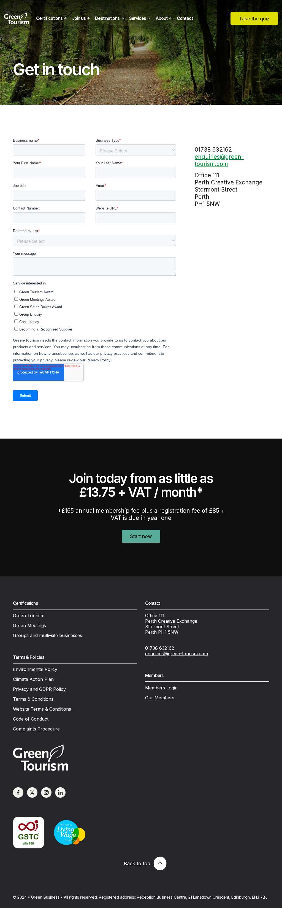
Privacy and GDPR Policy (39, 689)
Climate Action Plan (33, 679)
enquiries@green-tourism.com (219, 160)
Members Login (161, 688)
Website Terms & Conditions (42, 709)
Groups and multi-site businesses (47, 635)
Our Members (159, 697)
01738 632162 (159, 648)
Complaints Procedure (36, 729)
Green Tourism (28, 615)
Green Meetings (29, 625)
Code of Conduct (30, 719)
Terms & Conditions (33, 699)
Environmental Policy (35, 669)
